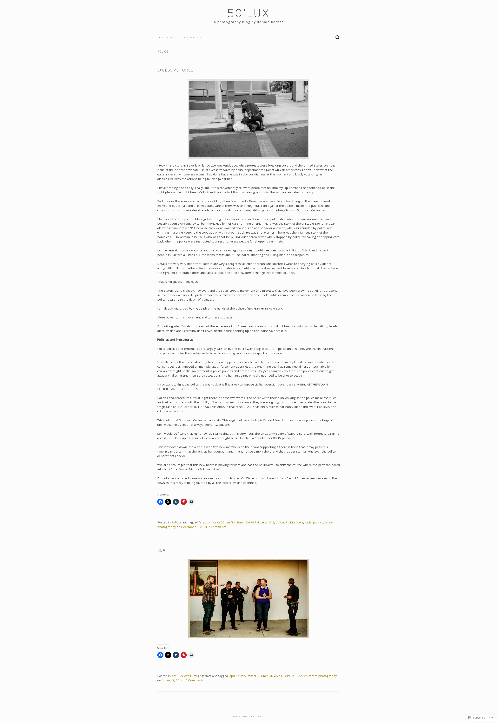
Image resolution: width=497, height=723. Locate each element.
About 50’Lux (166, 37)
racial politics (314, 522)
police (280, 522)
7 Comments (217, 527)
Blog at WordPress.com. (248, 716)
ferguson (205, 522)
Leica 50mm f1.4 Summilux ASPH (236, 522)
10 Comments (194, 680)
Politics (176, 522)
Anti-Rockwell (181, 676)
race (300, 522)
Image (196, 676)
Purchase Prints (191, 37)
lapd (232, 676)
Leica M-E (267, 522)
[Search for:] (338, 37)
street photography (323, 676)
